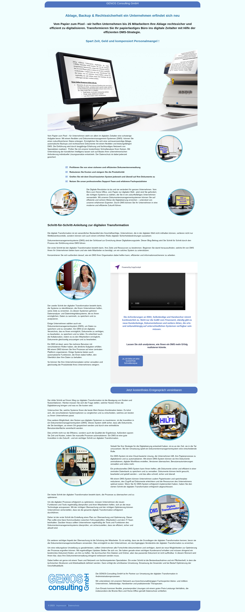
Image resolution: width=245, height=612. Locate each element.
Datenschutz (73, 605)
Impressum (61, 605)
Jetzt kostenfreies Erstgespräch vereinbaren (154, 390)
